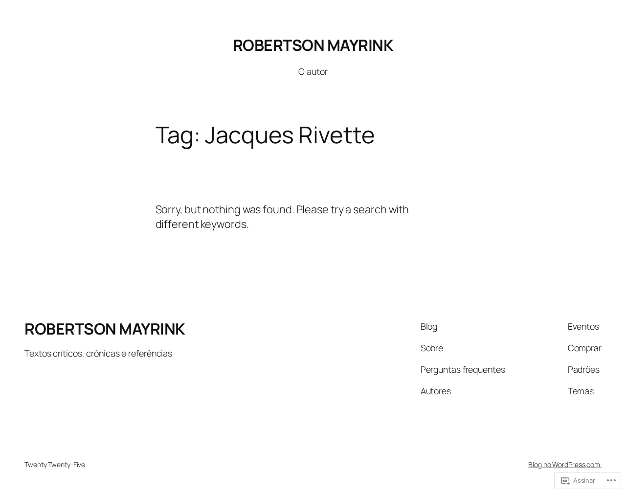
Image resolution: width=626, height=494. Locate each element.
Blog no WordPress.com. (565, 464)
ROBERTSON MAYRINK (313, 45)
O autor (312, 71)
